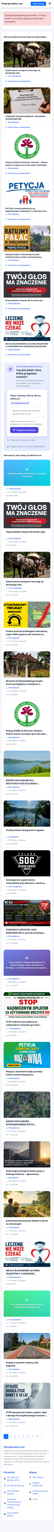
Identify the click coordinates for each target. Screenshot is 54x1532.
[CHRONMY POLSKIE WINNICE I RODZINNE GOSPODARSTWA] (27, 108)
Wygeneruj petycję (26, 430)
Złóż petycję (38, 4)
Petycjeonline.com (12, 3)
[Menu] (49, 3)
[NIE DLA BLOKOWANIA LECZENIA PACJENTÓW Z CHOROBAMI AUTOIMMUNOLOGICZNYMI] (27, 336)
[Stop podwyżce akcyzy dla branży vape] (27, 291)
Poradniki (9, 1472)
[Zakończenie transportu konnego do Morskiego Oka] (27, 62)
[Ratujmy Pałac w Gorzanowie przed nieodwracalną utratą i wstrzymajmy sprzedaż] (27, 246)
